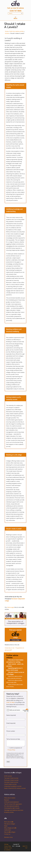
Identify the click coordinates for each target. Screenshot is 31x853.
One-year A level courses (11, 782)
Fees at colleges (9, 832)
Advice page (10, 607)
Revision (6, 800)
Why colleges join (10, 828)
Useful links (7, 830)
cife (15, 3)
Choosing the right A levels (11, 808)
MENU (15, 18)
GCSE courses (8, 776)
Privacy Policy (11, 750)
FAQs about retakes (9, 798)
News (5, 826)
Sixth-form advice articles (17, 31)
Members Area (8, 837)
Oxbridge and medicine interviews (13, 810)
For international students (11, 806)
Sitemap (6, 844)
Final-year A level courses (11, 780)
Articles (7, 33)
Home (6, 31)
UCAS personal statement (11, 802)
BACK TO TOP (25, 847)
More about (8, 822)
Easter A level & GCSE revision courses (15, 788)
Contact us (7, 834)
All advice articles (9, 812)
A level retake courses (10, 784)
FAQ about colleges (9, 824)
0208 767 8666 (15, 11)
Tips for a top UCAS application (13, 804)
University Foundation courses (12, 786)
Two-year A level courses (11, 778)
